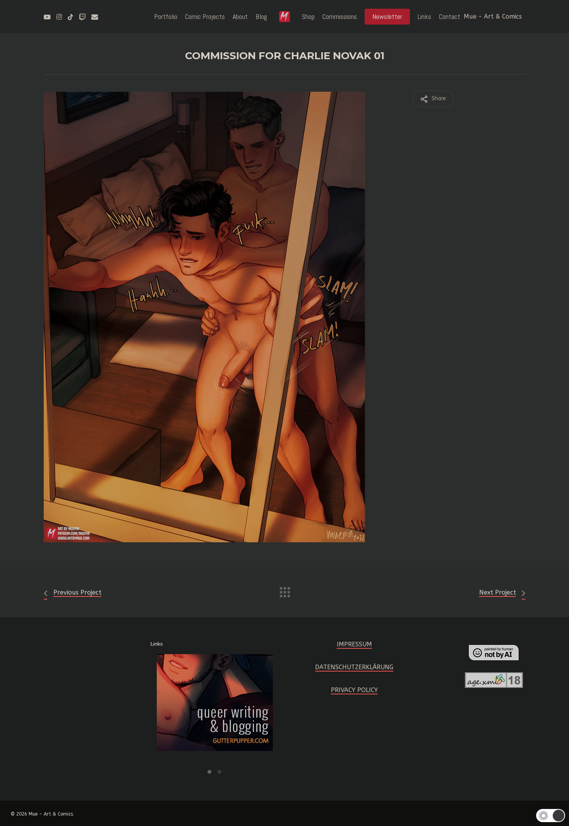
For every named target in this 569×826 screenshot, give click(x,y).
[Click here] (215, 707)
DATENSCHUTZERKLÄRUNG (354, 667)
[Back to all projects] (284, 590)
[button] (210, 770)
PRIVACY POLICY (354, 690)
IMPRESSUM (354, 644)
